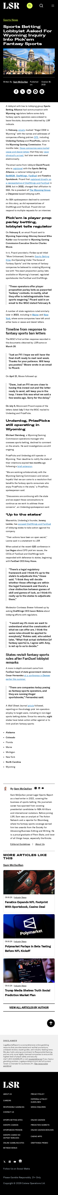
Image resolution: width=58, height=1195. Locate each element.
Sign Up (30, 6)
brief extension (24, 466)
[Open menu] (53, 6)
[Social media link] (16, 91)
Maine (35, 314)
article (31, 705)
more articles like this (25, 856)
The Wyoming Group (39, 190)
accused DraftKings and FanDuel (34, 524)
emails (21, 130)
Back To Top (51, 1023)
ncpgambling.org (35, 1059)
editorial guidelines (20, 844)
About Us (40, 844)
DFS (36, 137)
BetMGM (10, 175)
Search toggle (41, 5)
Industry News (20, 897)
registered (18, 168)
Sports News (10, 19)
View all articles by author (29, 1007)
